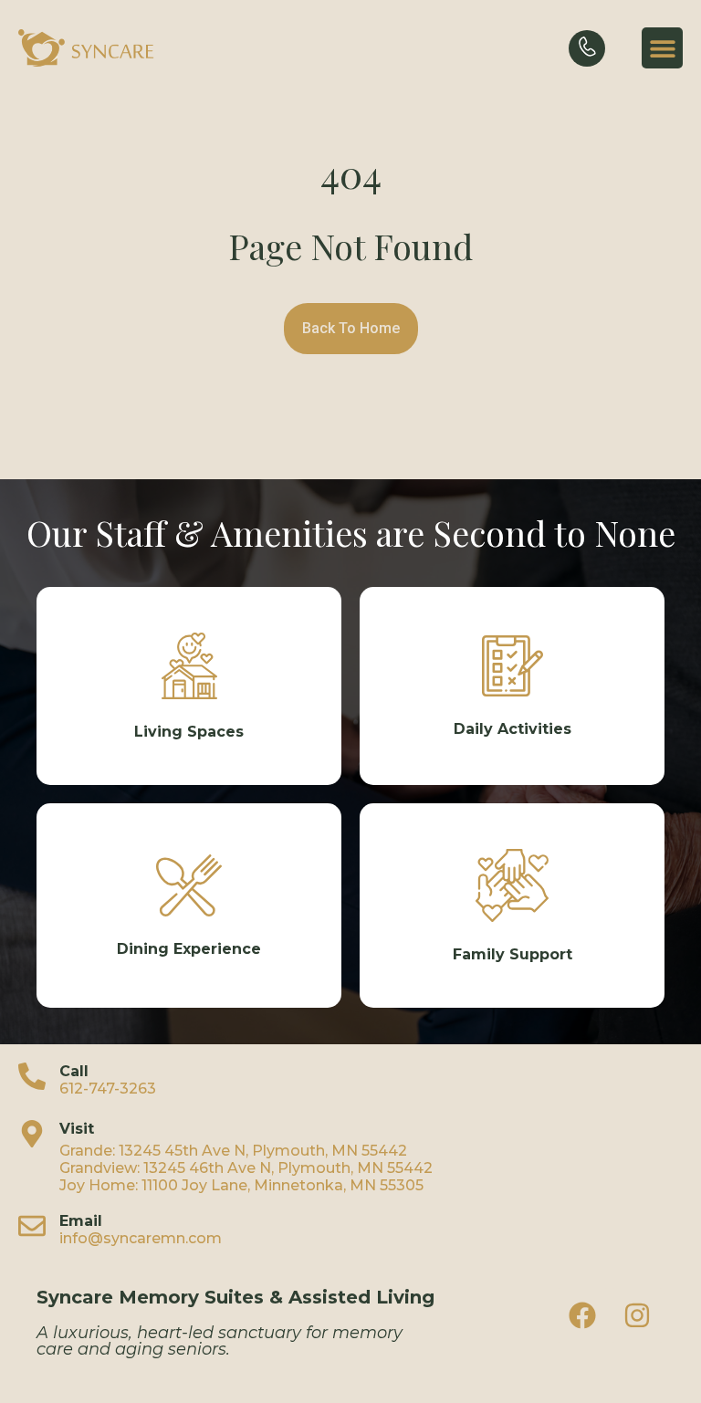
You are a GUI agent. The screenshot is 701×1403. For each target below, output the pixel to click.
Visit (76, 1128)
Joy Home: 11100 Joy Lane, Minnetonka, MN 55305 (241, 1185)
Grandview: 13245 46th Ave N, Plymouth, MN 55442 (246, 1168)
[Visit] (32, 1133)
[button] (662, 47)
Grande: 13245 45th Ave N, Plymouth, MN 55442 (233, 1150)
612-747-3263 (107, 1088)
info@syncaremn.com (140, 1238)
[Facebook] (582, 1315)
